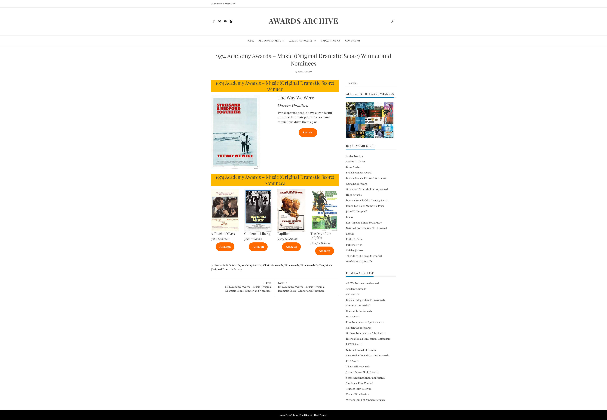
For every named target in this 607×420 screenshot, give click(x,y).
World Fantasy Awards (359, 261)
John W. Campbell (356, 211)
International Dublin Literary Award (367, 200)
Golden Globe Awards (358, 327)
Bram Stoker (353, 167)
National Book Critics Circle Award (366, 228)
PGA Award (352, 361)
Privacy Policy (330, 40)
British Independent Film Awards (365, 300)
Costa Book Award (356, 183)
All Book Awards (270, 40)
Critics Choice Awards (359, 311)
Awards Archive (303, 21)
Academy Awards (251, 265)
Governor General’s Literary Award (367, 189)
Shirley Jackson (355, 250)
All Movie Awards (301, 40)
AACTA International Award (362, 283)
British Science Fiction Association (366, 178)
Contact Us (352, 40)
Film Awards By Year (312, 265)
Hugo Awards (354, 195)
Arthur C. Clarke (355, 161)
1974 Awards (233, 265)
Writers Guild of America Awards (365, 400)
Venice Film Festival (357, 394)
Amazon (308, 132)
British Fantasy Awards (359, 172)
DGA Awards (353, 316)
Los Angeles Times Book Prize (364, 222)
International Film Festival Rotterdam (368, 338)
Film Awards (291, 265)
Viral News (305, 415)
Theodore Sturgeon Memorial (364, 256)
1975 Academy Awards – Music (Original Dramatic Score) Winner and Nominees (301, 287)
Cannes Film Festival (358, 305)
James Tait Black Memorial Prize (365, 206)
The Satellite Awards (358, 366)
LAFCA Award (354, 344)
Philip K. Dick (354, 239)
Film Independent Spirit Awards (365, 322)
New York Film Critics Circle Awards (367, 355)
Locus (349, 217)
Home (250, 40)
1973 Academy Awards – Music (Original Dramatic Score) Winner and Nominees (248, 287)
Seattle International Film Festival (365, 377)
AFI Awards (352, 294)
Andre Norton (354, 156)
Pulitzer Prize (354, 245)
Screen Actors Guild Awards (362, 372)
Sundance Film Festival (359, 383)
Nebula (350, 233)
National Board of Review (361, 350)
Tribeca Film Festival (358, 388)
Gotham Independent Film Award (365, 333)
